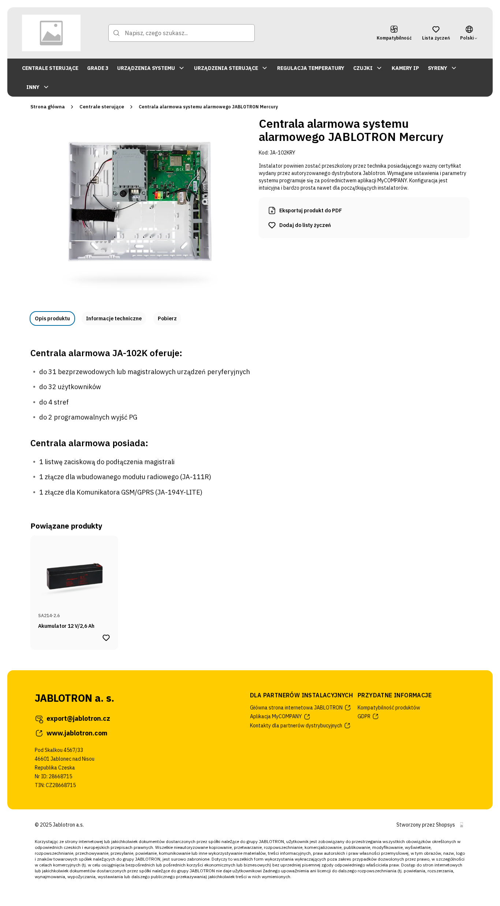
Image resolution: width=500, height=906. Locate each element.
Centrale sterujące (101, 107)
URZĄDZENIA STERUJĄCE (226, 68)
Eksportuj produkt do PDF (310, 210)
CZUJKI (363, 68)
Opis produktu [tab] (52, 318)
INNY (33, 87)
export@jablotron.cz (78, 718)
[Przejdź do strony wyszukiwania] (116, 33)
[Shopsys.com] (461, 824)
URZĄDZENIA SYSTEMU (146, 68)
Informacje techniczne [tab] (114, 318)
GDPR (364, 716)
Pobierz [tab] (167, 318)
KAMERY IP (405, 68)
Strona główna (47, 107)
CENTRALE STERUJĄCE (50, 68)
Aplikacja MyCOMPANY (276, 716)
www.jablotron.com (76, 733)
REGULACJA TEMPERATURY (310, 68)
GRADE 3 (97, 68)
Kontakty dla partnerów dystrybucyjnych (296, 725)
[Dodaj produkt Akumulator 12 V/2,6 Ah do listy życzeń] (106, 637)
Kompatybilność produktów (389, 707)
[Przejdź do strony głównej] (51, 33)
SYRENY (437, 68)
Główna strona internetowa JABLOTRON (296, 707)
